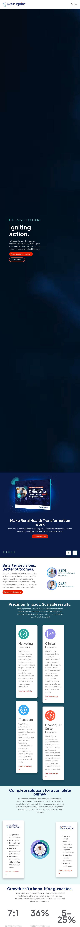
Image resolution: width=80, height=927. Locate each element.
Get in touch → (17, 260)
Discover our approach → (21, 254)
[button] (76, 4)
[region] (40, 515)
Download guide (40, 536)
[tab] (3, 552)
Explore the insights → (12, 592)
